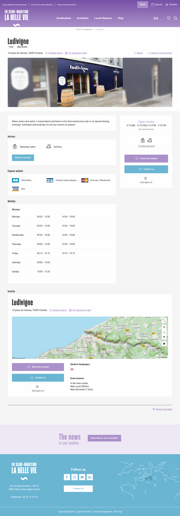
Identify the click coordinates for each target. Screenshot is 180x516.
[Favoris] (169, 18)
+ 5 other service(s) (146, 146)
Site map (118, 512)
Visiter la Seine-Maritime (66, 5)
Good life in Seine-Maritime (42, 5)
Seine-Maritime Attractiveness (15, 5)
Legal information (84, 512)
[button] (175, 18)
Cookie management (102, 512)
